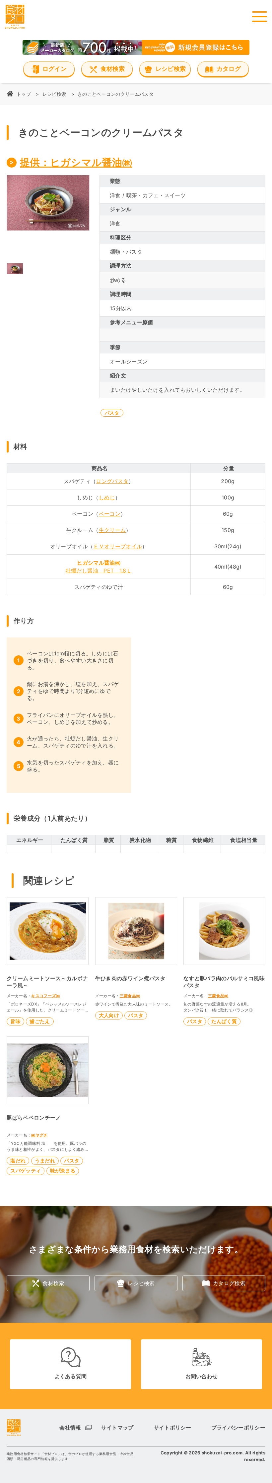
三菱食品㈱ (130, 995)
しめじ (107, 497)
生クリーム (112, 530)
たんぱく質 (224, 1021)
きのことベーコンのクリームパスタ (116, 94)
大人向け (109, 1015)
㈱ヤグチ (39, 1135)
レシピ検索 (54, 94)
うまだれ (45, 1160)
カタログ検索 (229, 1283)
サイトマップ (117, 1427)
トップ (24, 94)
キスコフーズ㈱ (45, 995)
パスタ (112, 413)
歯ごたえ (40, 1021)
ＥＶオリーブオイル (117, 546)
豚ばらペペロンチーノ (34, 1117)
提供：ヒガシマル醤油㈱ (76, 162)
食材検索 (53, 1283)
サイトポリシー (172, 1427)
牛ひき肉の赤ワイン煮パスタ (130, 978)
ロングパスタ (112, 481)
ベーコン (109, 513)
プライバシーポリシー (238, 1427)
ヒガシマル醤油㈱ (98, 562)
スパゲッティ (25, 1170)
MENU (259, 17)
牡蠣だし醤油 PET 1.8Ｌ (99, 570)
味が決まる (63, 1170)
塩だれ (18, 1160)
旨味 (15, 1021)
